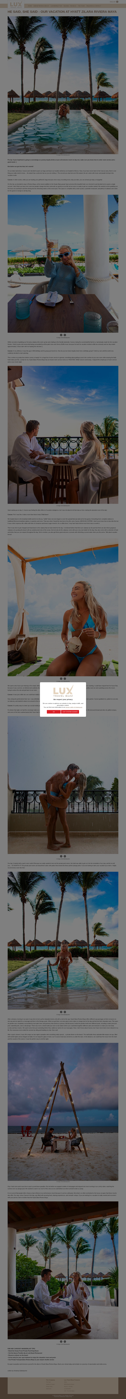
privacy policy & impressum (74, 707)
